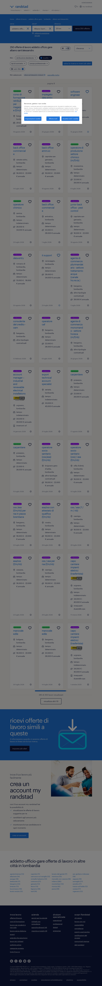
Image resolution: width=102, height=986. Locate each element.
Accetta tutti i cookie (70, 119)
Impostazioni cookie (32, 119)
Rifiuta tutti (53, 119)
